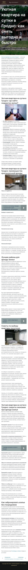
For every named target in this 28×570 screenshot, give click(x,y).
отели (19, 551)
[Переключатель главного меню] (25, 2)
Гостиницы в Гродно (16, 47)
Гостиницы (14, 551)
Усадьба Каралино (5, 47)
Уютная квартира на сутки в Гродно (10, 57)
